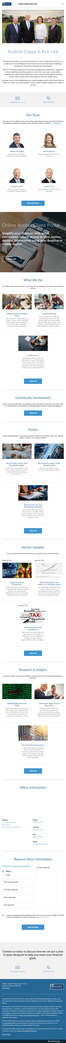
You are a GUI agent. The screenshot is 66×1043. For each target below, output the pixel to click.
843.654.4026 (38, 837)
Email (8, 875)
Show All (33, 381)
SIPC (19, 986)
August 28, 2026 (7, 560)
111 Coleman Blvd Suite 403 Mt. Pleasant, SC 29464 (11, 825)
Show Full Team (33, 203)
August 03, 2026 (23, 605)
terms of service (43, 917)
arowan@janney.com (17, 102)
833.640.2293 (38, 830)
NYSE (15, 986)
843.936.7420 (48, 102)
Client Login (11, 259)
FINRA (10, 986)
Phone (8, 871)
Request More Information (33, 859)
